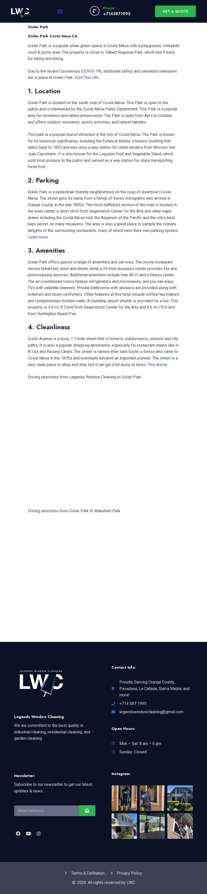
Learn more (38, 237)
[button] (60, 11)
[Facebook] (18, 833)
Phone (109, 8)
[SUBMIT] (87, 810)
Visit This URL (86, 77)
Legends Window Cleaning (39, 717)
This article (157, 364)
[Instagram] (39, 833)
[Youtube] (28, 833)
